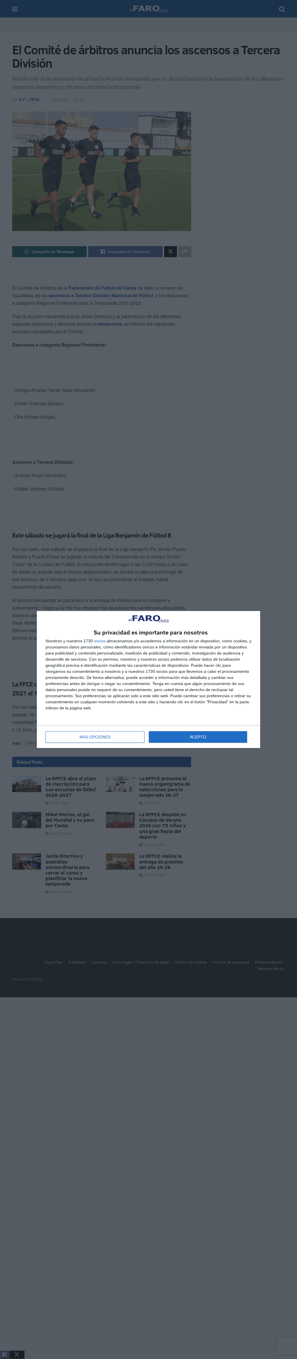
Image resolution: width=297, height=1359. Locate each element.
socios (100, 641)
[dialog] (148, 679)
